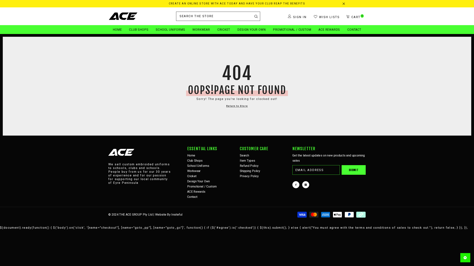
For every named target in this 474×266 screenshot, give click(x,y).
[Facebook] (295, 184)
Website (160, 214)
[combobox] (214, 16)
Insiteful (176, 214)
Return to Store (237, 106)
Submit (353, 170)
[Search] (218, 16)
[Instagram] (305, 184)
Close (343, 3)
